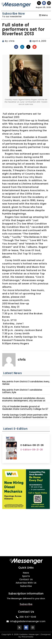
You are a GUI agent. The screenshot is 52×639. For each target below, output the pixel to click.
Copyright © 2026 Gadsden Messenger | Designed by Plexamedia (26, 635)
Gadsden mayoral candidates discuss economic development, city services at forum (23, 400)
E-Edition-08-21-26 (32, 445)
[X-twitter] (39, 3)
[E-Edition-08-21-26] (11, 448)
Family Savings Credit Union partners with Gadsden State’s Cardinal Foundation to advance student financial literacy (25, 417)
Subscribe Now (13, 14)
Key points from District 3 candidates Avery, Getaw (26, 382)
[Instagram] (49, 3)
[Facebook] (44, 3)
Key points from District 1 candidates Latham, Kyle (22, 391)
